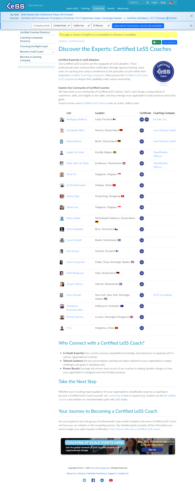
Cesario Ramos (75, 283)
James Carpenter (76, 261)
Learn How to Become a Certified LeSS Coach (135, 429)
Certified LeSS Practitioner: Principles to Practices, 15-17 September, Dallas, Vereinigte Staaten (71, 18)
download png (163, 85)
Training (85, 8)
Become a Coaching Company (30, 58)
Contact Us (123, 473)
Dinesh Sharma (75, 316)
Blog (163, 2)
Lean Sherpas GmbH (164, 130)
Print (157, 42)
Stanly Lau (72, 207)
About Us (71, 473)
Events (110, 8)
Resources (123, 8)
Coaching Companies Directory (31, 39)
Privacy (81, 473)
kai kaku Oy (159, 119)
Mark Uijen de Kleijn (78, 163)
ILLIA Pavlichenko (76, 185)
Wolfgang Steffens (77, 119)
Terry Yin (71, 174)
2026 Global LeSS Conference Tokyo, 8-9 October (47, 14)
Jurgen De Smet (75, 152)
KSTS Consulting (162, 294)
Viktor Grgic (73, 196)
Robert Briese (74, 141)
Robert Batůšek (75, 229)
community (114, 395)
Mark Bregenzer (75, 272)
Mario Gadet (73, 218)
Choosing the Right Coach (34, 46)
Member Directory (96, 473)
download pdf (163, 83)
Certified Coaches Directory (35, 32)
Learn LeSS (72, 8)
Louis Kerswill (74, 240)
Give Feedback (169, 42)
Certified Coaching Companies (87, 75)
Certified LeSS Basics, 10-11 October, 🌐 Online (152, 18)
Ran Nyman (73, 250)
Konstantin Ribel (76, 130)
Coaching (99, 8)
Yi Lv (69, 327)
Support (112, 473)
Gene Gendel (74, 294)
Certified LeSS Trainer (94, 103)
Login (154, 2)
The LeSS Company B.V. (100, 468)
